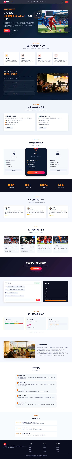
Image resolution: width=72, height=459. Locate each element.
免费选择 (13, 170)
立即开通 (36, 172)
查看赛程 (14, 30)
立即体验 (6, 30)
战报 (40, 1)
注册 (66, 1)
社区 (37, 1)
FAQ (45, 1)
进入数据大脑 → (42, 127)
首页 (28, 1)
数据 (34, 1)
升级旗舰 (58, 170)
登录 (62, 1)
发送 (38, 299)
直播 (31, 1)
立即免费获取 (36, 268)
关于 (42, 1)
